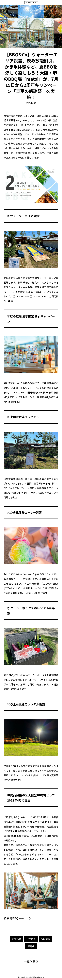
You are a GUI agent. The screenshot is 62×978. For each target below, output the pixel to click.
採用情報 (45, 939)
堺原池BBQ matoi (16, 918)
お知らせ (31, 102)
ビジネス (31, 939)
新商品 (31, 946)
